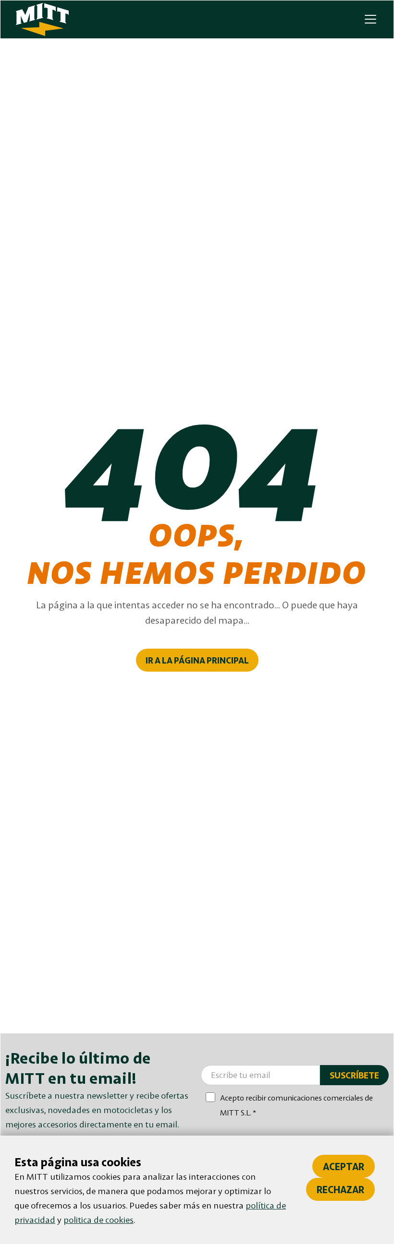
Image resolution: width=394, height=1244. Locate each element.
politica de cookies (98, 1219)
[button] (368, 19)
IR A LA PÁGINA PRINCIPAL (197, 660)
